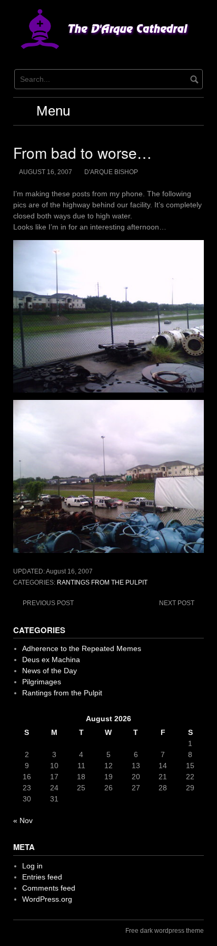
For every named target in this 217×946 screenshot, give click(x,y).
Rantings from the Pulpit (102, 582)
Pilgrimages (41, 681)
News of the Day (49, 670)
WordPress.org (47, 899)
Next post (176, 603)
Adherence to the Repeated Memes (81, 648)
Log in (32, 866)
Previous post (48, 603)
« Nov (23, 820)
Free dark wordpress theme (164, 930)
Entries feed (42, 877)
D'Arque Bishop (111, 172)
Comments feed (48, 888)
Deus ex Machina (51, 659)
